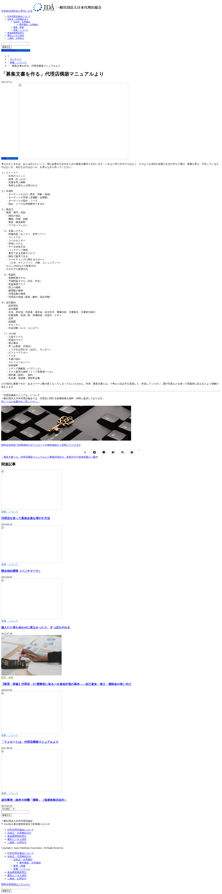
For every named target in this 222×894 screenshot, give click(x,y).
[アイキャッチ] (31, 509)
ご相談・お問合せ (15, 38)
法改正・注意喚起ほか (17, 19)
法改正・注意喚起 (23, 859)
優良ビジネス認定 (17, 839)
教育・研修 (7, 677)
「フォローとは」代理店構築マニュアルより (30, 741)
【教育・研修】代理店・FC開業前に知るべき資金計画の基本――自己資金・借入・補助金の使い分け (66, 684)
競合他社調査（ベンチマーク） (21, 570)
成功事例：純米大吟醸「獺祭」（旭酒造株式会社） (34, 799)
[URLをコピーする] (139, 450)
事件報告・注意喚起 (28, 24)
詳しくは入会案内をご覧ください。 (20, 401)
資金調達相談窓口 (17, 836)
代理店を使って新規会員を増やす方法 (25, 518)
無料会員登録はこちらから (15, 884)
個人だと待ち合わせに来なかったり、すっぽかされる (35, 627)
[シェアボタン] (85, 452)
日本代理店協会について (20, 829)
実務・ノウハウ (9, 512)
